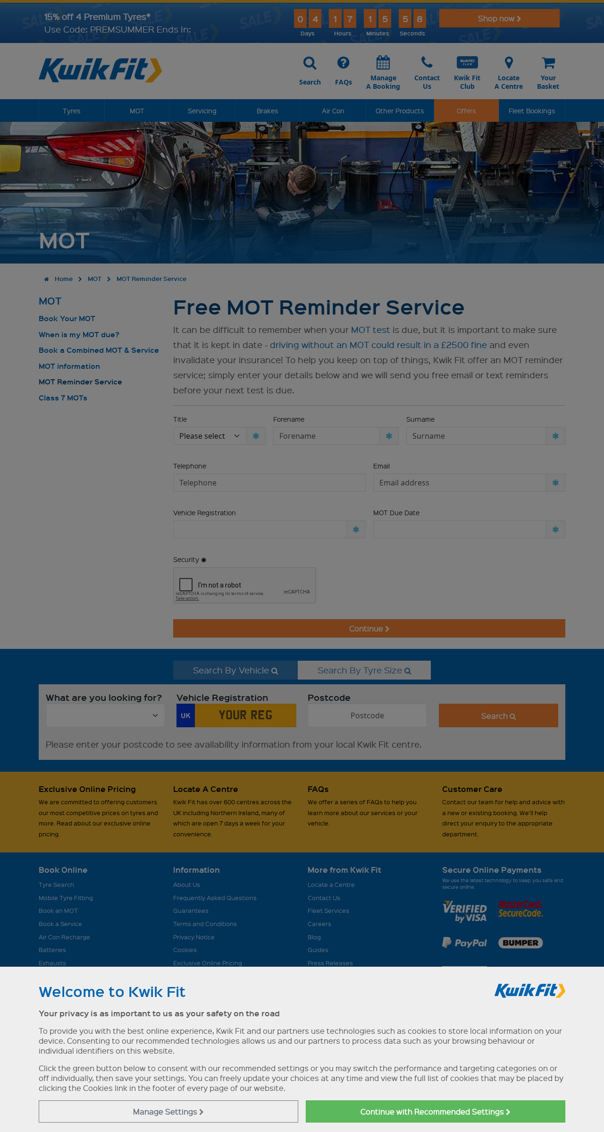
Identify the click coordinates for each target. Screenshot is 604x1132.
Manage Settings (166, 1111)
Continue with (433, 1111)
